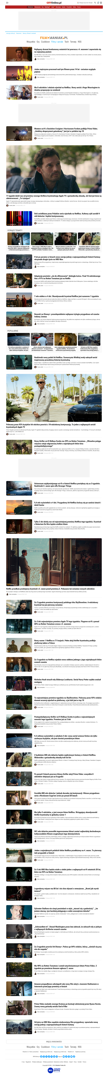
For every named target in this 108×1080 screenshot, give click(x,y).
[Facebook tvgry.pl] (74, 1056)
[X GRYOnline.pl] (46, 1056)
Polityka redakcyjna (37, 1062)
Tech (67, 41)
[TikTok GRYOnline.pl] (49, 1056)
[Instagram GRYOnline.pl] (44, 1056)
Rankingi (47, 7)
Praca (75, 1062)
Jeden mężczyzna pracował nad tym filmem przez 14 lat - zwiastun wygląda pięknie (54, 73)
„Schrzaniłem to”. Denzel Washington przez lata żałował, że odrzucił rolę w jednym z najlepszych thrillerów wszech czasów (54, 931)
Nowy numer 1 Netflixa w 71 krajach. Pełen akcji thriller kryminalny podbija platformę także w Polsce (54, 645)
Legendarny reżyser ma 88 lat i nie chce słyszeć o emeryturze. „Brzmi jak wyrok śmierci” (54, 893)
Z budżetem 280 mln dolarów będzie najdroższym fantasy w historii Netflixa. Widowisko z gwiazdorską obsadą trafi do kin (89, 242)
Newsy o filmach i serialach (29, 33)
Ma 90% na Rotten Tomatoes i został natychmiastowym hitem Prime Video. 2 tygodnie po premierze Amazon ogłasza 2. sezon (54, 969)
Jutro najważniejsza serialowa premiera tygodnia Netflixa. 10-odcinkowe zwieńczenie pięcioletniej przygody (65, 342)
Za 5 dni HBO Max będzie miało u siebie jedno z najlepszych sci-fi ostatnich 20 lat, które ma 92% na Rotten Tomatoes (54, 874)
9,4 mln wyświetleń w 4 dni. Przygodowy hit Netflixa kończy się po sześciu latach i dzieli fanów (54, 507)
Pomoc (84, 1062)
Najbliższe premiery (80, 1051)
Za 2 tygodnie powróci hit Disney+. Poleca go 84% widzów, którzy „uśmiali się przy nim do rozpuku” (54, 950)
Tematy (73, 41)
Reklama (66, 1062)
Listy (52, 7)
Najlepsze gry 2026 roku (46, 1051)
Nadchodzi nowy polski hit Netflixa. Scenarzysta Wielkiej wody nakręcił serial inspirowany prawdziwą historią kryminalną (54, 362)
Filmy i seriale (57, 41)
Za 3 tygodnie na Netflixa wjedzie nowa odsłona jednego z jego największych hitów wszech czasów (54, 664)
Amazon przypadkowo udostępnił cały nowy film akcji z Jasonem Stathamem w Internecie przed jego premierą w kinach (18, 242)
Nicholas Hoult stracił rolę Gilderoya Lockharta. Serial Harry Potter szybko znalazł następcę (54, 683)
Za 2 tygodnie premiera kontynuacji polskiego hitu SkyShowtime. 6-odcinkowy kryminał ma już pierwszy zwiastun (54, 607)
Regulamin (28, 1062)
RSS (79, 41)
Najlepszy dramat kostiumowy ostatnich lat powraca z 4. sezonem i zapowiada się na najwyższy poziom (54, 54)
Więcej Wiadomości (54, 1042)
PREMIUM (30, 7)
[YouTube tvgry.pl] (64, 1056)
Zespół (71, 1062)
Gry (43, 7)
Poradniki (69, 7)
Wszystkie (31, 41)
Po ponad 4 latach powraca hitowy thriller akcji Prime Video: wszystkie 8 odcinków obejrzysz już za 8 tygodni (54, 778)
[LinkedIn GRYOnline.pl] (54, 1056)
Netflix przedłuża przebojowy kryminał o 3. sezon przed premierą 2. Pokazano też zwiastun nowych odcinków (54, 567)
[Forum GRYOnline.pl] (57, 1056)
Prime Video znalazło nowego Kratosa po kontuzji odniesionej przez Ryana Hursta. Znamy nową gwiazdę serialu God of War (54, 1007)
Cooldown (45, 41)
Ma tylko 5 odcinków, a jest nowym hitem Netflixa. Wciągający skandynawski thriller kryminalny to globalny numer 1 (54, 817)
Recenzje (58, 7)
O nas (23, 1062)
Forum (79, 7)
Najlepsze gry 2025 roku (60, 1051)
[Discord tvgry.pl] (71, 1056)
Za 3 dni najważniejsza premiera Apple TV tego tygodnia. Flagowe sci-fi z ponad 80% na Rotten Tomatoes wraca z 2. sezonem (54, 626)
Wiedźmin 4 (71, 1051)
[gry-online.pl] (54, 2)
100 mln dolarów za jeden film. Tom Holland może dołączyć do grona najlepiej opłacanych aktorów (65, 242)
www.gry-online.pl (10, 33)
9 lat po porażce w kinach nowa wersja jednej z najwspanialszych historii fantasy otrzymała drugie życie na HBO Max (54, 261)
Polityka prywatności (48, 1062)
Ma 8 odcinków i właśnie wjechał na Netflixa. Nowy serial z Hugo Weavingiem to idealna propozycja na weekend (54, 92)
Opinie (63, 7)
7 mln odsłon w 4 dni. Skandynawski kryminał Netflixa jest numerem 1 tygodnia (54, 299)
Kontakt (80, 1062)
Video (74, 7)
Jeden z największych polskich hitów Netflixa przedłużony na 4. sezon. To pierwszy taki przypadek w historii (54, 855)
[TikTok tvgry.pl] (66, 1056)
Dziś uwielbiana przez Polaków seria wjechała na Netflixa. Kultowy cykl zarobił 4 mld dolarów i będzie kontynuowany (54, 218)
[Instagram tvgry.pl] (69, 1056)
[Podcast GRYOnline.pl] (51, 1056)
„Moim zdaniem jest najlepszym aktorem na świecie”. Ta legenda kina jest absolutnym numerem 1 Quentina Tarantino (42, 342)
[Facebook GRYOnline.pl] (41, 1056)
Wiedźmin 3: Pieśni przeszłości (31, 1051)
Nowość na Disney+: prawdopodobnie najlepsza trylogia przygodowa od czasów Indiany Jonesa (54, 318)
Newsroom (38, 7)
